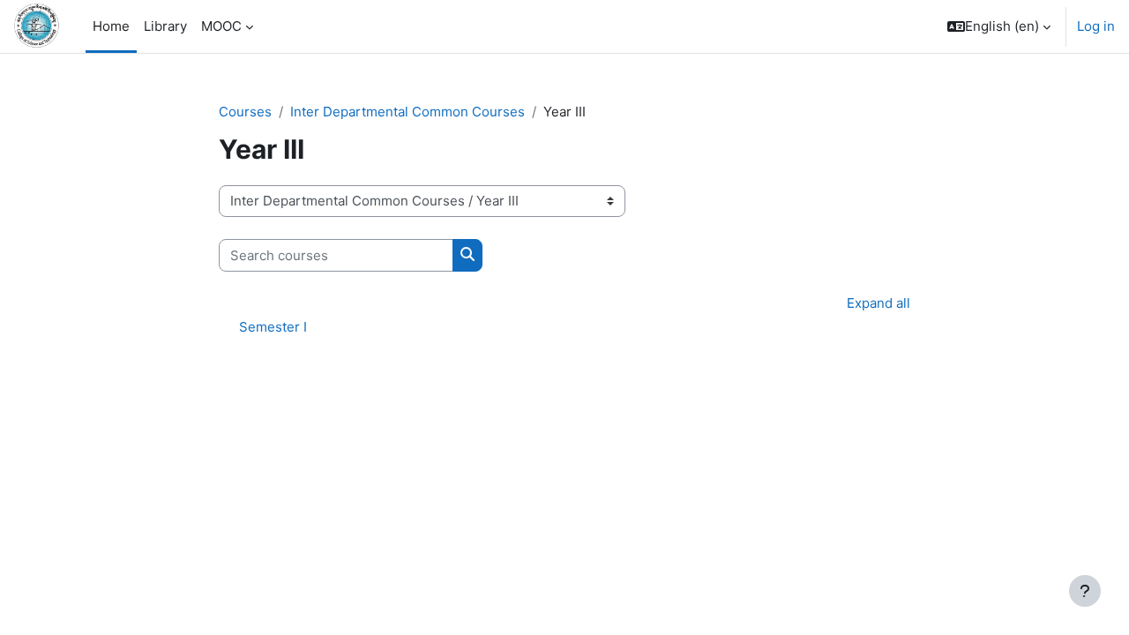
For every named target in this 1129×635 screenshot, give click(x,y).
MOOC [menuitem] (221, 26)
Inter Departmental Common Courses (407, 111)
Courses (245, 111)
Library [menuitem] (165, 26)
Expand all (878, 303)
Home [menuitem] (111, 26)
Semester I (273, 326)
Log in (1096, 26)
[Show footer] (1085, 591)
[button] (999, 26)
